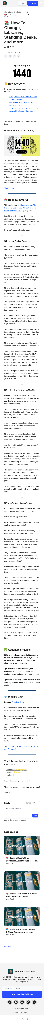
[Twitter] (9, 1002)
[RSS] (34, 1002)
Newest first (30, 803)
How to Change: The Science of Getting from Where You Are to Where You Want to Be (20, 208)
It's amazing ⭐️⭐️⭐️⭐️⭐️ (16, 770)
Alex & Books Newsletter (12, 12)
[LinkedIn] (16, 1002)
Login (22, 3)
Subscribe (32, 3)
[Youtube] (22, 1002)
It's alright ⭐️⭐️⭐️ (13, 772)
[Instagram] (28, 1002)
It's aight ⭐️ (10, 775)
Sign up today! (9, 188)
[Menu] (40, 3)
